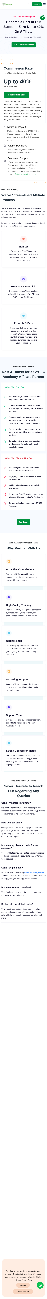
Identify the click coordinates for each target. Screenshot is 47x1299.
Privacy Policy (27, 1280)
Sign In (37, 4)
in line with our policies (34, 872)
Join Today (23, 522)
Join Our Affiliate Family (23, 45)
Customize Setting (23, 1291)
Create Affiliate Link (16, 95)
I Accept (23, 1285)
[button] (45, 4)
